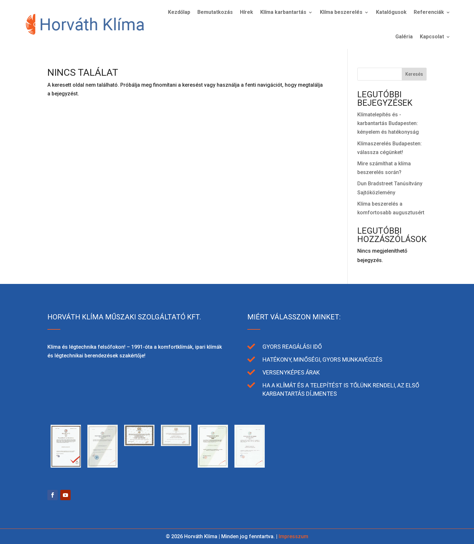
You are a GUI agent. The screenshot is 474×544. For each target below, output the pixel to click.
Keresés (414, 74)
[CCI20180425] (176, 444)
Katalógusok (391, 12)
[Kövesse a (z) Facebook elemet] (52, 495)
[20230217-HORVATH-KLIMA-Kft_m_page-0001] (286, 466)
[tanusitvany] (66, 466)
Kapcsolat (432, 37)
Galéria (404, 37)
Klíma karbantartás (283, 12)
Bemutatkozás (215, 12)
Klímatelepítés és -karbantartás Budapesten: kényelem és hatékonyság (388, 123)
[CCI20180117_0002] (249, 466)
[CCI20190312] (102, 466)
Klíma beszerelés (341, 12)
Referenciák (429, 12)
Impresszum (293, 536)
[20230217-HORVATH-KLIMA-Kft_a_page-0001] (323, 466)
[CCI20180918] (139, 444)
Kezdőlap (179, 12)
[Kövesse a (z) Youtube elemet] (65, 495)
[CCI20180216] (213, 466)
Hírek (246, 12)
